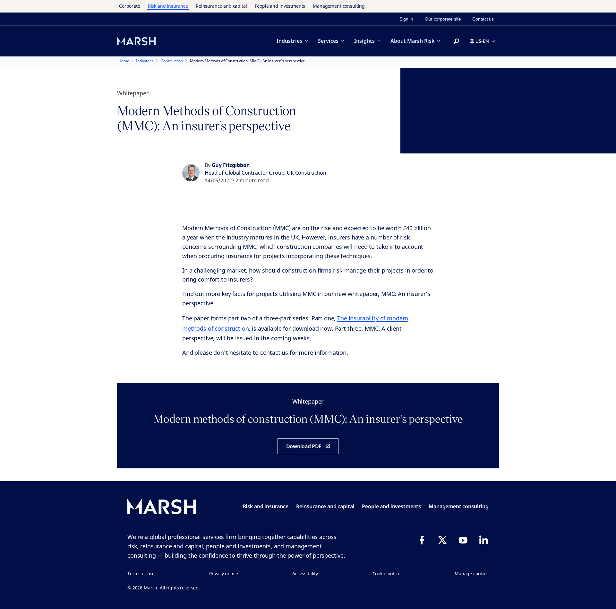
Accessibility (305, 573)
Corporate (129, 6)
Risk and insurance (168, 6)
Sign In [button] (406, 19)
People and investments (280, 6)
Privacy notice (223, 573)
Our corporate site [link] (443, 19)
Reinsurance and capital (221, 6)
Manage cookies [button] (472, 573)
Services (328, 40)
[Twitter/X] (442, 540)
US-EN (482, 41)
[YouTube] (463, 540)
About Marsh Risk (412, 40)
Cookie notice (386, 573)
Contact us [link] (483, 19)
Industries (289, 40)
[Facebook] (422, 540)
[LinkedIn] (483, 540)
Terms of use (141, 573)
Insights (364, 40)
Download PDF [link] (303, 446)
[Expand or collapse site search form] (456, 41)
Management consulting (339, 6)
